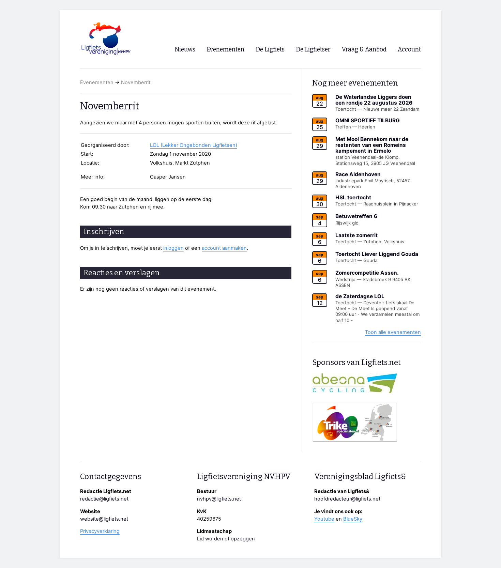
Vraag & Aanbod (364, 49)
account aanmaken (224, 248)
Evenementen (96, 82)
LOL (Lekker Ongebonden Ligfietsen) (193, 145)
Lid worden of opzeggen (226, 539)
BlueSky (352, 519)
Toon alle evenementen (393, 332)
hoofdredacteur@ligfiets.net (347, 499)
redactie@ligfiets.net (104, 499)
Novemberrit (135, 82)
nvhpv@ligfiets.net (219, 499)
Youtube (324, 519)
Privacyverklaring (100, 531)
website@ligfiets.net (104, 519)
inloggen (173, 248)
